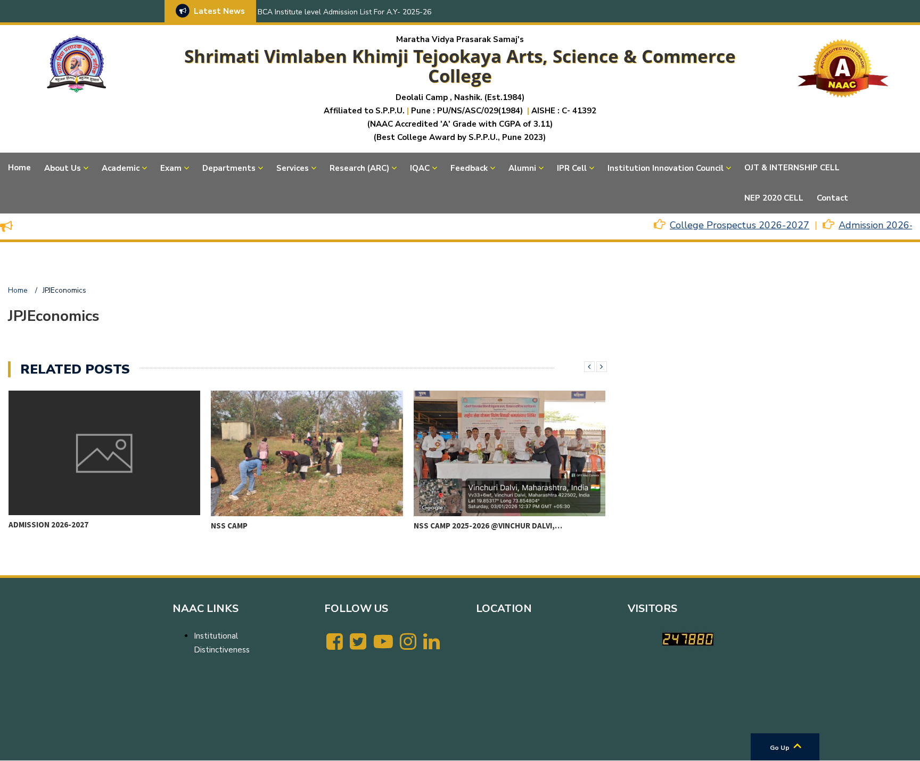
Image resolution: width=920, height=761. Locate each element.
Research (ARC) (359, 168)
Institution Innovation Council (665, 168)
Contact (832, 198)
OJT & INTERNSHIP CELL (792, 167)
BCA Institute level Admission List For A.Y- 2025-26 (344, 12)
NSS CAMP (41, 525)
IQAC (420, 168)
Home (19, 167)
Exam (171, 168)
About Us (62, 168)
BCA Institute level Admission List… (501, 524)
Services (292, 168)
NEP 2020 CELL (773, 198)
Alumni (522, 168)
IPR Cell (572, 168)
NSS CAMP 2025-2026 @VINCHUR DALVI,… (300, 525)
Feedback (469, 168)
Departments (229, 168)
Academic (120, 168)
